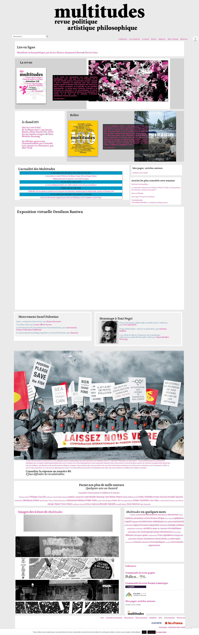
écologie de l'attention (159, 528)
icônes (158, 538)
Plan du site (181, 618)
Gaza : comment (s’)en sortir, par (31, 321)
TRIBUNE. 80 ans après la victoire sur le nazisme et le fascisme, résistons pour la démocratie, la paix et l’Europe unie (71, 191)
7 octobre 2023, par (25, 324)
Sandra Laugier (37, 134)
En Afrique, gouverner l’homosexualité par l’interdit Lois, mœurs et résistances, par (38, 143)
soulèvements (152, 535)
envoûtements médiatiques (151, 521)
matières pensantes (134, 518)
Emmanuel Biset (73, 52)
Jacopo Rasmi (54, 504)
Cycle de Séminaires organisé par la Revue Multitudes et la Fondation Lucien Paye (70, 197)
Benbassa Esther (31, 500)
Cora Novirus (133, 504)
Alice (160, 618)
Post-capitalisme (165, 535)
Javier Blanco (57, 52)
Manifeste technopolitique (139, 184)
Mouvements (128, 618)
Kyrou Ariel (127, 497)
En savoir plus (161, 632)
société (147, 528)
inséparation (153, 525)
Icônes (153, 39)
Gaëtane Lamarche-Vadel (78, 497)
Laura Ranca (179, 500)
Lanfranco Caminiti (52, 497)
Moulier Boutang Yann (99, 497)
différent (129, 535)
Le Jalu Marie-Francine (167, 500)
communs (128, 525)
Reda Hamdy (63, 497)
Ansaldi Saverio (175, 497)
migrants (135, 522)
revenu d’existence (145, 539)
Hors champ (169, 518)
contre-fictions (151, 518)
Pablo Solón (91, 500)
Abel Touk (27, 148)
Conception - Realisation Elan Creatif (172, 627)
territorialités (177, 532)
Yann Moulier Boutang (37, 135)
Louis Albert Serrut (43, 324)
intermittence (162, 515)
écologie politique (176, 525)
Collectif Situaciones (60, 500)
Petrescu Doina (24, 497)
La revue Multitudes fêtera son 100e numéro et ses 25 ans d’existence (70, 185)
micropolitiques (174, 528)
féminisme (164, 525)
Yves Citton (154, 500)
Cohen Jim (116, 500)
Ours (102, 618)
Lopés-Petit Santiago (104, 500)
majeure (136, 525)
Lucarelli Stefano (120, 504)
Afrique (161, 518)
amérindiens (132, 532)
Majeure (162, 39)
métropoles (137, 535)
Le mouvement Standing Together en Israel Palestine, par (43, 333)
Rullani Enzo (19, 500)
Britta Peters (116, 497)
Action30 (135, 497)
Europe (144, 525)
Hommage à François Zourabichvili (142, 197)
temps (156, 532)
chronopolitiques (157, 542)
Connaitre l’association (114, 618)
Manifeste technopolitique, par (33, 52)
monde (167, 542)
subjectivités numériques (135, 528)
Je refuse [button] (151, 632)
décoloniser (173, 515)
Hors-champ (173, 39)
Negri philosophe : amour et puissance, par (139, 329)
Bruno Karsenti (54, 321)
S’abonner (123, 39)
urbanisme (145, 542)
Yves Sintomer (130, 325)
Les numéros (134, 39)
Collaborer (105, 493)
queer (145, 535)
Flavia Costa (91, 52)
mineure (137, 542)
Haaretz (74, 333)
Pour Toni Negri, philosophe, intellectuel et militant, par (143, 324)
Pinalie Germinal (160, 497)
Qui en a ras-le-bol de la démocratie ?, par (33, 128)
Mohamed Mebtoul (76, 500)
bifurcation (175, 539)
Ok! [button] (144, 632)
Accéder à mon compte (140, 173)
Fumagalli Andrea (126, 500)
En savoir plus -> (75, 87)
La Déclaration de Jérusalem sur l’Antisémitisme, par (41, 327)
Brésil (164, 539)
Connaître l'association (88, 493)
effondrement (166, 532)
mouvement (129, 542)
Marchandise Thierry (46, 500)
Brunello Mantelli (107, 504)
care (168, 539)
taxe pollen (168, 522)
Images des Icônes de (40, 512)
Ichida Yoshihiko (145, 497)
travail (181, 515)
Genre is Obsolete (137, 193)
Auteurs (116, 493)
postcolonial (178, 521)
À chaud (145, 39)
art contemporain (145, 532)
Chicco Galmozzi (92, 504)
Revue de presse (141, 618)
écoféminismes (150, 515)
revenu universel (136, 515)
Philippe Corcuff (37, 497)
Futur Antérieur (169, 618)
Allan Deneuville (38, 132)
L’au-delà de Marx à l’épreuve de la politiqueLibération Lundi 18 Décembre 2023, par (139, 336)
